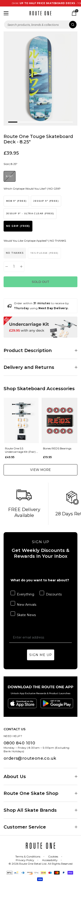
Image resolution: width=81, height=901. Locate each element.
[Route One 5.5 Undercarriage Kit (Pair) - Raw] (21, 420)
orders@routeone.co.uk (30, 758)
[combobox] (40, 24)
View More (40, 470)
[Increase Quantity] (21, 266)
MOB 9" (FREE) (16, 200)
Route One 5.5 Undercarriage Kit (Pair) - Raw (21, 450)
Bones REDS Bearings (57, 448)
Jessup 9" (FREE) (46, 200)
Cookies (53, 856)
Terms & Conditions (27, 856)
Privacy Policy (25, 860)
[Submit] (72, 24)
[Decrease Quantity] (6, 266)
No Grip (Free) (18, 226)
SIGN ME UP (40, 655)
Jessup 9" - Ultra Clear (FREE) (30, 213)
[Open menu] (6, 13)
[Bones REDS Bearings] (59, 420)
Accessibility (50, 860)
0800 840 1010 (19, 743)
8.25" (9, 176)
